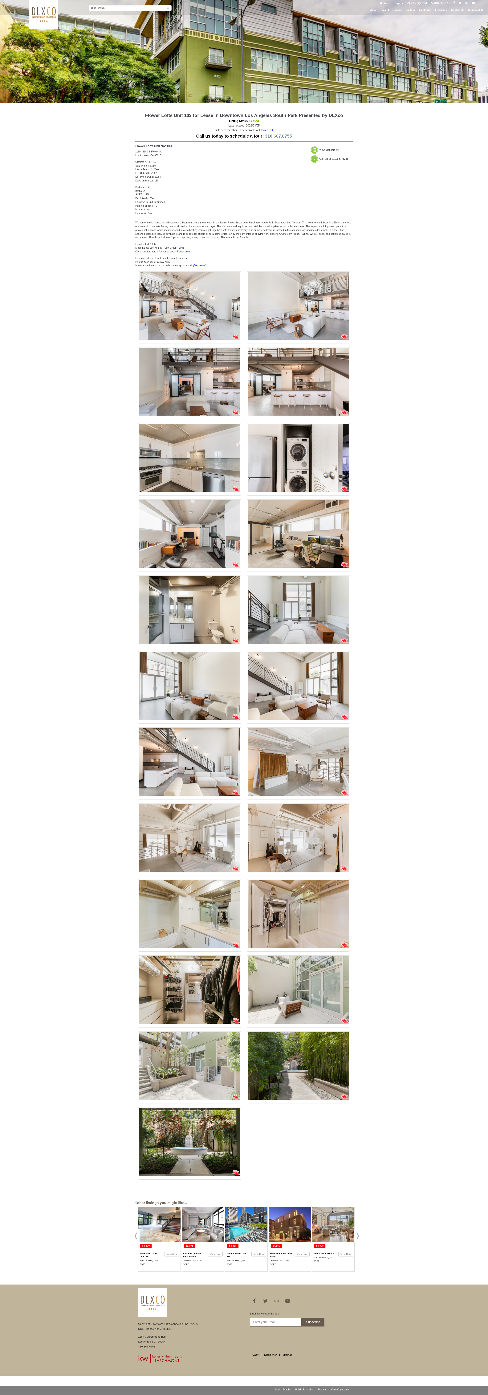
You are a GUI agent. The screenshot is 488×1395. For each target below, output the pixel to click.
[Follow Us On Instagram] (467, 3)
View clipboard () (329, 149)
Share (386, 3)
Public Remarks (304, 1389)
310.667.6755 (442, 3)
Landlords (425, 10)
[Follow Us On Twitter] (460, 3)
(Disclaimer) (199, 265)
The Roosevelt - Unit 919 (237, 1255)
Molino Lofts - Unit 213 (325, 1253)
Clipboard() (475, 10)
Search (385, 10)
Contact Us (457, 10)
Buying (398, 10)
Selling (410, 10)
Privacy (254, 1354)
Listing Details (283, 1389)
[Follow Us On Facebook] (454, 3)
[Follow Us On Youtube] (473, 3)
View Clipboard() (340, 1389)
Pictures (322, 1389)
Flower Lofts (266, 130)
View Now (172, 1254)
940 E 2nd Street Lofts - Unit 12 (281, 1255)
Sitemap (287, 1354)
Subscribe (313, 1322)
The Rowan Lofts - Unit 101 (149, 1255)
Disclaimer (270, 1354)
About (373, 10)
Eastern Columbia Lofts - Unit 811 (192, 1255)
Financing (441, 10)
